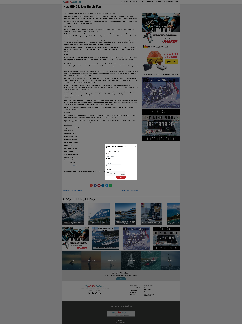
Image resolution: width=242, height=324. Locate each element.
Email (108, 153)
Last (107, 165)
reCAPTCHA (109, 169)
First (107, 161)
